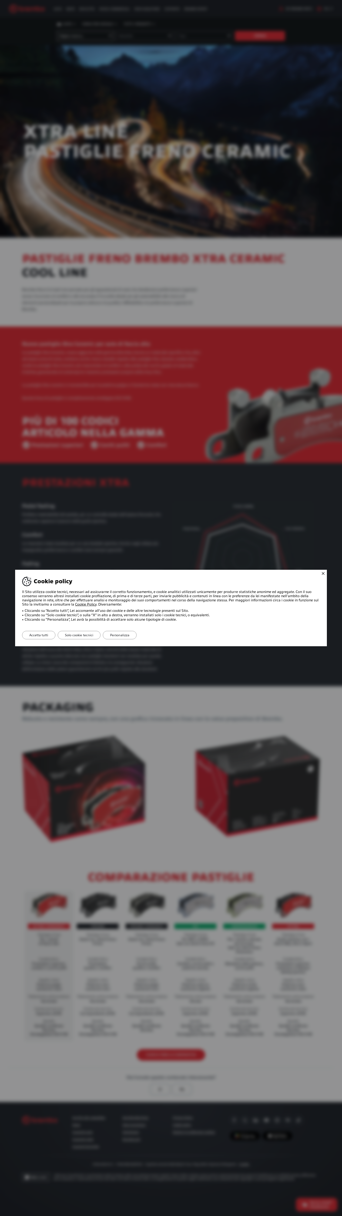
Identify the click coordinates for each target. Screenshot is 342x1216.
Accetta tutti (38, 635)
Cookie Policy (86, 604)
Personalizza (119, 635)
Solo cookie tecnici (79, 635)
